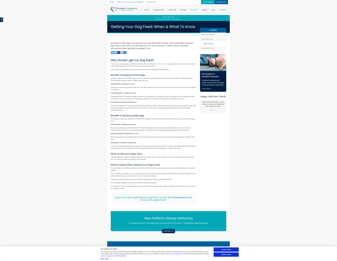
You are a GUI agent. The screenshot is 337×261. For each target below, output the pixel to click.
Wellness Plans (158, 10)
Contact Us (168, 231)
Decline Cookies (226, 254)
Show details (105, 259)
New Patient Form (207, 39)
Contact (222, 10)
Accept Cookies (226, 249)
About (146, 10)
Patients (194, 10)
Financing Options (207, 48)
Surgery (183, 10)
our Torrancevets (176, 197)
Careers (204, 10)
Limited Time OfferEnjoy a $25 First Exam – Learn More (167, 18)
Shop (213, 10)
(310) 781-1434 (151, 2)
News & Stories (208, 43)
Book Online (207, 2)
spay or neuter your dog (161, 64)
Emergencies (221, 2)
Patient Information (208, 34)
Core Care (172, 10)
